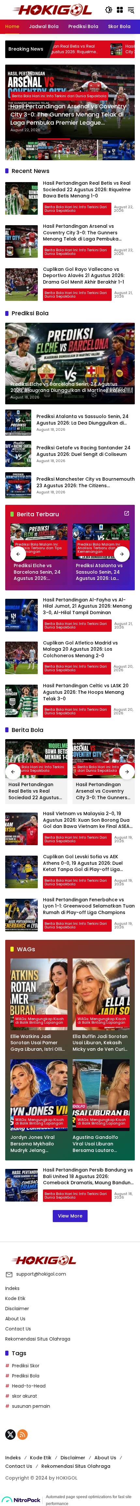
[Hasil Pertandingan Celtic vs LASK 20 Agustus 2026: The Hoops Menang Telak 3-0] (21, 701)
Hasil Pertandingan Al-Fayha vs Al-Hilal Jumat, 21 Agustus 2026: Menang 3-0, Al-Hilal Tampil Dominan (87, 606)
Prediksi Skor (25, 1365)
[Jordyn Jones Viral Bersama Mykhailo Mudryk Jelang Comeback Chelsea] (38, 1095)
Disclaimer (17, 1308)
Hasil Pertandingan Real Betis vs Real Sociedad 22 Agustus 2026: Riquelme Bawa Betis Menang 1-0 (87, 189)
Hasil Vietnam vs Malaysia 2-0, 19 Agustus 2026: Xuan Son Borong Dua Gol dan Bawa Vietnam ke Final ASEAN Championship (88, 823)
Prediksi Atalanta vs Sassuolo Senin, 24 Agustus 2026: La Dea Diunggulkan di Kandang (82, 419)
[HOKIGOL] (51, 9)
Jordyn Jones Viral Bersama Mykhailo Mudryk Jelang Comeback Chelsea (34, 1144)
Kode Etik (15, 1298)
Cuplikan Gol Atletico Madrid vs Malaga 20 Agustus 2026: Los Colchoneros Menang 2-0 (80, 649)
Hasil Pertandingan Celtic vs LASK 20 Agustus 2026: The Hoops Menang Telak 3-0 (86, 692)
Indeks (12, 1288)
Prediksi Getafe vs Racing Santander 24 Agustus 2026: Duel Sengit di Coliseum (83, 451)
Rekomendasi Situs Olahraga (37, 1339)
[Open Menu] (120, 10)
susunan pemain (31, 1406)
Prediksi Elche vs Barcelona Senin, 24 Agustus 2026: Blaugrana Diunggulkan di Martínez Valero (37, 572)
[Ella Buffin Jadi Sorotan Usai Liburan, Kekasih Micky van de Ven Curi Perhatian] (101, 994)
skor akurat (24, 1396)
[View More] (127, 513)
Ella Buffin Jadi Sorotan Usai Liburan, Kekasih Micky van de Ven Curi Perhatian (100, 1043)
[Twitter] (10, 1434)
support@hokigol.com (41, 1274)
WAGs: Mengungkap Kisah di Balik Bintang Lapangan (39, 1020)
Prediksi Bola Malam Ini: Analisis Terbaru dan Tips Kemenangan (38, 548)
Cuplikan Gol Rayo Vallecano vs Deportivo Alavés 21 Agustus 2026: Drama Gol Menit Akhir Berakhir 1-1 (83, 275)
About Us (15, 1318)
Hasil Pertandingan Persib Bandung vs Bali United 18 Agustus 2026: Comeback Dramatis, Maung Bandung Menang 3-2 (88, 1179)
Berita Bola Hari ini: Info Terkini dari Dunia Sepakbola (59, 96)
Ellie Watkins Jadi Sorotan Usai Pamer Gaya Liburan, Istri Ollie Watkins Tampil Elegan (37, 1043)
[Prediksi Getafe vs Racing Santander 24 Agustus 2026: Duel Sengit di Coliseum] (18, 454)
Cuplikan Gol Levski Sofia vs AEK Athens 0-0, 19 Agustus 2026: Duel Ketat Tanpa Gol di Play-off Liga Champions (83, 866)
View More (70, 1216)
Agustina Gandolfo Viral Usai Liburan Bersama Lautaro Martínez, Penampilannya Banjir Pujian (98, 1144)
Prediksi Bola (25, 1376)
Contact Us (18, 1329)
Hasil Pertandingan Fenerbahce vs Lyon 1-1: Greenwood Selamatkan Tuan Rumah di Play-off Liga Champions (89, 906)
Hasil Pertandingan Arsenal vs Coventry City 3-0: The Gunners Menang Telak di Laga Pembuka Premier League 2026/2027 (68, 114)
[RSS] (22, 1434)
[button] (109, 10)
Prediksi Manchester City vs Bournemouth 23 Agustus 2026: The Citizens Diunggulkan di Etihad (85, 482)
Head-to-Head (29, 1386)
